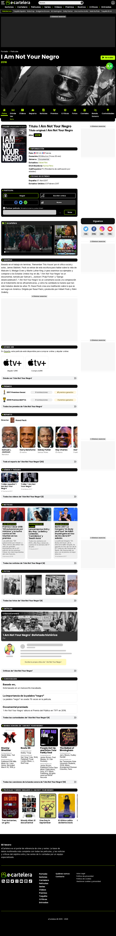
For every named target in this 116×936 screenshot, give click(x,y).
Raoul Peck (21, 420)
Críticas (93, 7)
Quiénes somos (63, 874)
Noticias (9, 7)
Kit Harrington (56, 11)
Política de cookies (83, 879)
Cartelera (22, 7)
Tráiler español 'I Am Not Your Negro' (8, 486)
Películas (36, 7)
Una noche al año (81, 11)
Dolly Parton (68, 11)
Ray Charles (62, 449)
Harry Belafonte (27, 449)
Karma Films (48, 165)
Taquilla (43, 896)
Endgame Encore (43, 11)
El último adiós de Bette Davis (65, 821)
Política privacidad (84, 876)
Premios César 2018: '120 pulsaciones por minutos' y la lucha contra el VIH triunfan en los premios (12, 532)
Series (47, 7)
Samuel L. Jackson (6, 450)
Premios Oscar (18, 392)
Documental (43, 159)
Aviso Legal (80, 873)
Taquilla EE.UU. (106, 11)
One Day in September (45, 821)
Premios (69, 7)
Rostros (82, 7)
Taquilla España (19, 11)
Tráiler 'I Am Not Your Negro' (28, 485)
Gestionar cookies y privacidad (88, 881)
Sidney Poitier (44, 449)
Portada (4, 51)
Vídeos (58, 7)
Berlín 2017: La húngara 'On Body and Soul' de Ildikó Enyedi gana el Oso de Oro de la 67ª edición (64, 532)
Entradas (106, 7)
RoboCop (30, 11)
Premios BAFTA (18, 400)
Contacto (60, 876)
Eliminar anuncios (58, 16)
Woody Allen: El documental (28, 821)
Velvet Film (43, 162)
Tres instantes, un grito (9, 821)
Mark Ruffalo (95, 11)
